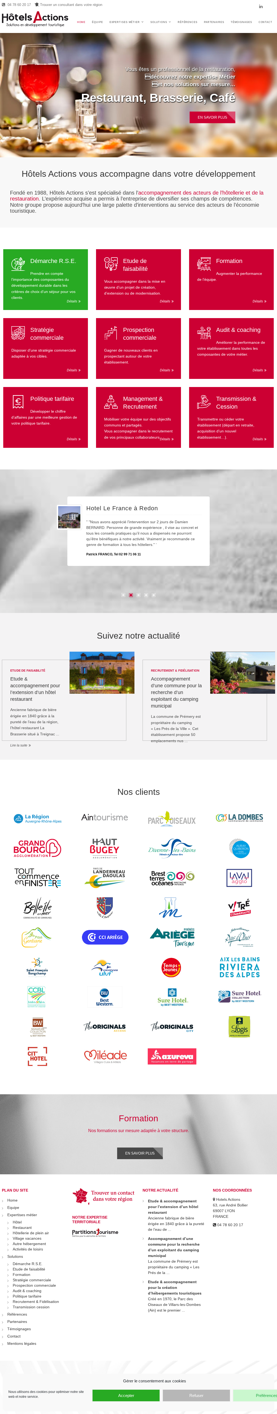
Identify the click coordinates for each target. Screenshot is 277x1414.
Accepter (126, 1395)
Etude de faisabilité (135, 265)
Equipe (13, 1207)
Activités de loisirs (28, 1249)
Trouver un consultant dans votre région (70, 5)
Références (187, 22)
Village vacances (27, 1238)
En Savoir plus (212, 121)
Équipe (97, 22)
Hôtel (17, 1222)
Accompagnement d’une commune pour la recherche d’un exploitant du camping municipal (176, 692)
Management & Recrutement (143, 402)
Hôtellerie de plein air (175, 101)
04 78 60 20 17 (18, 5)
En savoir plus (140, 1153)
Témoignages (241, 22)
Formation (229, 261)
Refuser (196, 1395)
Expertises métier (125, 22)
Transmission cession (31, 1307)
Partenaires (214, 22)
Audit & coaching (238, 329)
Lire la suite (18, 745)
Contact (265, 22)
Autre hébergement (29, 1244)
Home (81, 22)
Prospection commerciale (139, 333)
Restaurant (22, 1227)
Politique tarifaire (52, 398)
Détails (72, 301)
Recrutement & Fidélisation (175, 670)
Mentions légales (21, 1343)
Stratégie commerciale (47, 333)
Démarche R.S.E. (53, 261)
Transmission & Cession (236, 402)
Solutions (158, 22)
